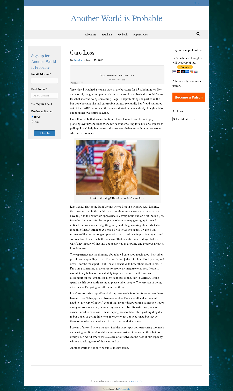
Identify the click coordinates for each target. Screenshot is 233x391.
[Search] (197, 34)
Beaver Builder (136, 381)
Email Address (41, 74)
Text (36, 122)
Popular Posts (140, 34)
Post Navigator (124, 388)
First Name (39, 89)
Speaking (107, 34)
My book (123, 34)
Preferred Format (42, 111)
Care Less (82, 52)
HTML (37, 117)
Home (196, 3)
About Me (90, 34)
